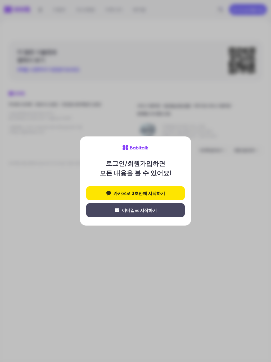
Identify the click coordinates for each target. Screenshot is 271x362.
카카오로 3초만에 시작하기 (139, 193)
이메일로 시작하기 (139, 210)
